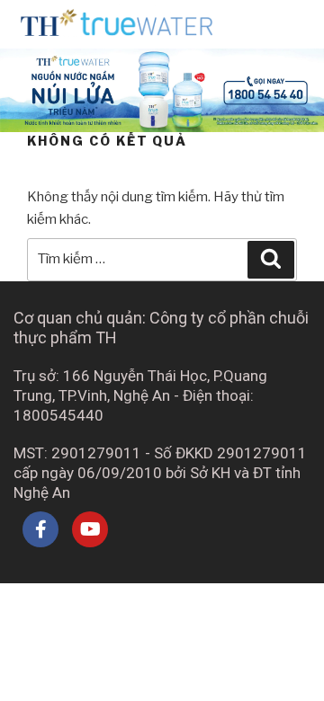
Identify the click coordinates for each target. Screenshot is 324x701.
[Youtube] (90, 529)
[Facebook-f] (40, 529)
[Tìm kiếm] (271, 260)
